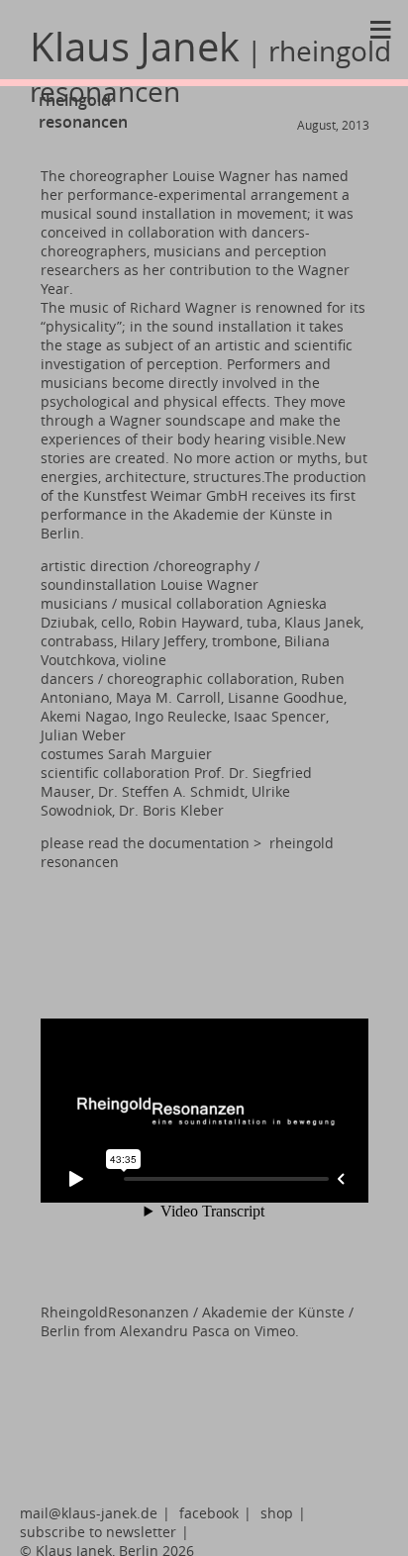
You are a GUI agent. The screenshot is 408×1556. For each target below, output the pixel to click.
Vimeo (275, 1330)
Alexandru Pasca (175, 1330)
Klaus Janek (210, 65)
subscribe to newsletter (98, 1531)
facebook (209, 1513)
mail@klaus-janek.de (88, 1513)
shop (276, 1513)
